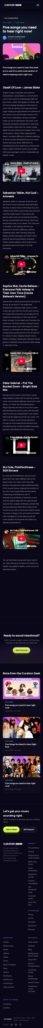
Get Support (29, 829)
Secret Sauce (33, 982)
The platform (33, 848)
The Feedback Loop (32, 889)
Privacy (5, 1024)
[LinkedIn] (12, 1024)
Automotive (8, 983)
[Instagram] (20, 1024)
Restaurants (8, 946)
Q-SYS (30, 918)
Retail (5, 949)
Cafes (5, 957)
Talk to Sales (11, 829)
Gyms (5, 961)
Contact (31, 946)
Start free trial (21, 650)
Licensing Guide (32, 971)
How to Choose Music (34, 964)
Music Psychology (33, 977)
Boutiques (7, 976)
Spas (5, 968)
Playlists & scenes (32, 875)
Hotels (6, 942)
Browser (31, 929)
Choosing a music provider (32, 989)
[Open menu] (38, 5)
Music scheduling (32, 869)
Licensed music (32, 897)
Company (7, 1004)
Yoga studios (8, 987)
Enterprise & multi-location (34, 856)
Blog (30, 949)
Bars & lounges (9, 964)
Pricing (31, 851)
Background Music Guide (33, 954)
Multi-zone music (32, 862)
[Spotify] (16, 1024)
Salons (6, 972)
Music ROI (32, 959)
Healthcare (7, 979)
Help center (33, 942)
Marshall (31, 922)
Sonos (30, 914)
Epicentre (32, 926)
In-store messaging (32, 881)
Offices (6, 953)
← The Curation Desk (10, 18)
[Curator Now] (13, 5)
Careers (6, 1007)
